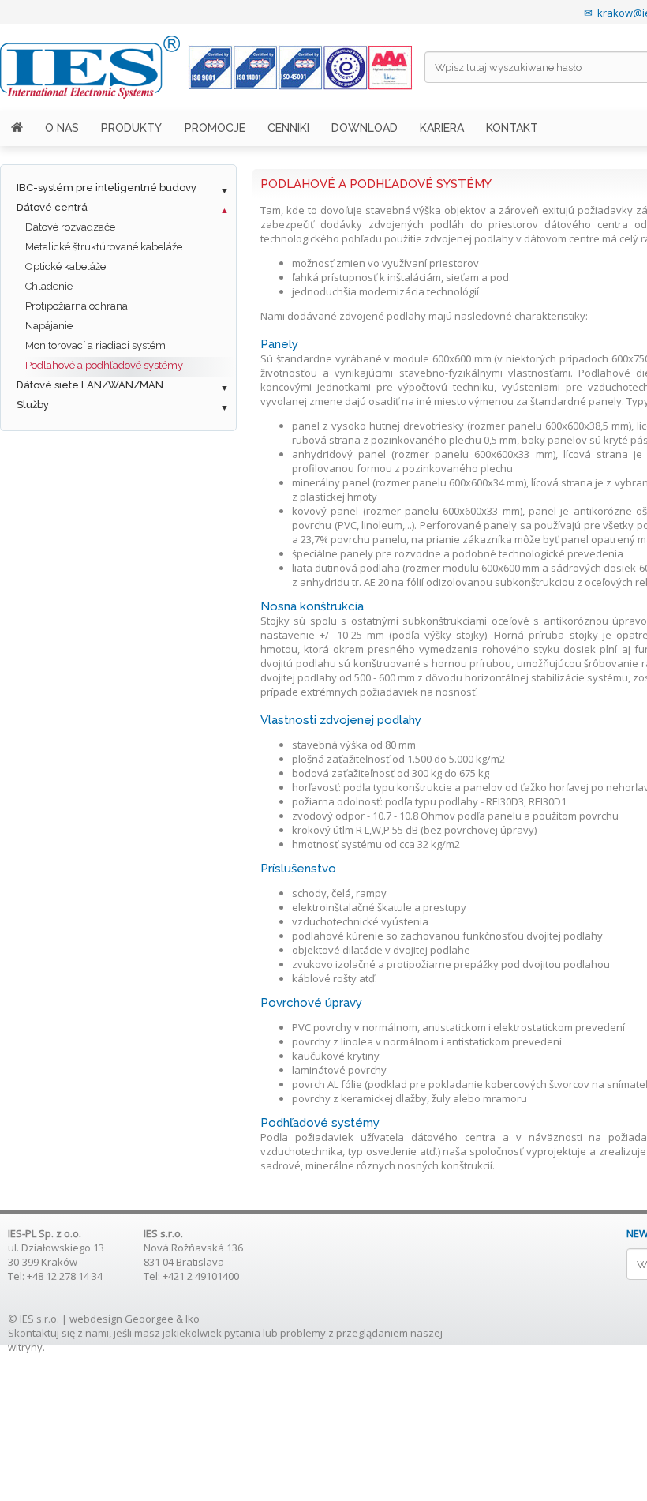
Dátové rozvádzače (70, 227)
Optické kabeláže (65, 266)
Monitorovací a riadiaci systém (95, 345)
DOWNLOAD (364, 128)
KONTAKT (512, 128)
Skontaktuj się (41, 1333)
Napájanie (49, 326)
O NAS (62, 128)
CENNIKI (288, 128)
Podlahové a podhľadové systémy (104, 365)
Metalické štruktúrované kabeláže (103, 247)
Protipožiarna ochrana (76, 306)
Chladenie (49, 286)
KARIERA (442, 128)
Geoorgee (149, 1318)
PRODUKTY (131, 128)
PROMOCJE (215, 128)
